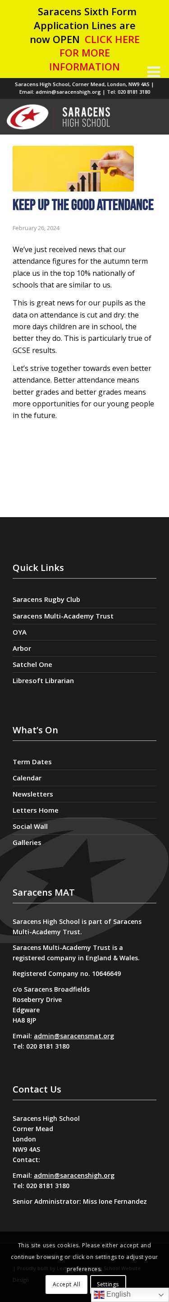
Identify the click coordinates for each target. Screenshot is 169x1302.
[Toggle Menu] (153, 72)
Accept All (67, 1284)
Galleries (27, 842)
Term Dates (32, 761)
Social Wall (30, 826)
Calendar (27, 777)
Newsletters (33, 793)
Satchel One (32, 664)
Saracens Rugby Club (46, 599)
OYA (20, 631)
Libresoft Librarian (43, 680)
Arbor (22, 648)
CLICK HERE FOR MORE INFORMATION (94, 53)
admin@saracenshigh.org (74, 1175)
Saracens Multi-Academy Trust (63, 615)
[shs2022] (74, 117)
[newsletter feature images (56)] (73, 169)
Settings (108, 1284)
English (118, 1294)
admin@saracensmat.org (74, 1036)
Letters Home (36, 810)
